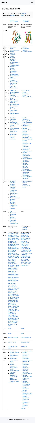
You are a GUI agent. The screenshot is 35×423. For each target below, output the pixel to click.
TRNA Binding (13, 90)
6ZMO (12, 346)
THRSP (23, 265)
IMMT (13, 262)
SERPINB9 (11, 300)
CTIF (13, 249)
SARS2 (17, 297)
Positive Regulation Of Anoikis (27, 177)
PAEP (14, 279)
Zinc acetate (13, 219)
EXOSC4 (14, 256)
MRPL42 (10, 274)
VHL (18, 318)
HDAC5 (26, 247)
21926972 (25, 228)
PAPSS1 (16, 280)
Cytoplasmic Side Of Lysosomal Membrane (14, 83)
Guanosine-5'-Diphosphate (13, 213)
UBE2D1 (27, 265)
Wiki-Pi (4, 2)
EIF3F (17, 255)
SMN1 (14, 303)
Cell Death (12, 354)
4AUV (25, 346)
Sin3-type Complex (27, 51)
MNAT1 (10, 273)
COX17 (10, 246)
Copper (11, 216)
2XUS (22, 346)
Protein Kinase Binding (13, 111)
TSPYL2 (14, 315)
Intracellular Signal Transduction (14, 371)
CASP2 (10, 241)
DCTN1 (10, 250)
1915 (9, 328)
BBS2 (16, 238)
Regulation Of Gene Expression (27, 126)
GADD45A (10, 258)
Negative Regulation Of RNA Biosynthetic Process (27, 377)
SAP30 (22, 259)
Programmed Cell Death (14, 356)
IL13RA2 (27, 250)
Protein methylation (14, 198)
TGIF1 (12, 309)
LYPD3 (22, 253)
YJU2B (16, 321)
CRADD (14, 246)
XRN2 (13, 321)
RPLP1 (17, 295)
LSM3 (9, 268)
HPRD (22, 15)
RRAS (9, 297)
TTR (13, 317)
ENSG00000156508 (13, 337)
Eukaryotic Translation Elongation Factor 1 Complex (14, 61)
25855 (22, 328)
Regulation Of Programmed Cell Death (14, 360)
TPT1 (14, 312)
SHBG (12, 301)
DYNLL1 (10, 255)
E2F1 (27, 241)
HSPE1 (10, 261)
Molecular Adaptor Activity (14, 114)
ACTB (13, 233)
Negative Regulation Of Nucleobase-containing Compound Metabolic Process (27, 369)
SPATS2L (10, 304)
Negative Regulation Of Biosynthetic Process (26, 398)
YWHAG (10, 323)
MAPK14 (10, 271)
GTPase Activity (14, 100)
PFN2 (14, 282)
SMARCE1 (23, 261)
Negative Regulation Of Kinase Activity (13, 375)
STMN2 (17, 306)
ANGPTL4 (23, 233)
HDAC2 (23, 246)
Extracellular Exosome (13, 79)
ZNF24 (15, 324)
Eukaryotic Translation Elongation (12, 182)
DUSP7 (15, 253)
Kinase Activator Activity (14, 106)
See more (11, 382)
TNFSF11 (16, 310)
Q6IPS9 (14, 342)
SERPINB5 (16, 298)
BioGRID (12, 15)
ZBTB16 (15, 323)
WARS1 (10, 320)
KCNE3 (10, 265)
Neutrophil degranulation (13, 195)
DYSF (14, 255)
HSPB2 (14, 259)
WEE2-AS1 (15, 320)
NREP (9, 277)
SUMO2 (15, 307)
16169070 (23, 13)
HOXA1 (10, 259)
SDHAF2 (10, 298)
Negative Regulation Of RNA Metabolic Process (27, 393)
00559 (9, 333)
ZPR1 (9, 326)
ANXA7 (15, 235)
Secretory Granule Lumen (14, 76)
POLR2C (14, 286)
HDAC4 (23, 247)
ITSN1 (15, 264)
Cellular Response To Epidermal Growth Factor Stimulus (14, 131)
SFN (9, 301)
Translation (12, 118)
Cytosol (12, 56)
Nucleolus (12, 53)
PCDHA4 (10, 282)
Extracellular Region (13, 47)
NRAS (16, 276)
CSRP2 (10, 249)
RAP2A (15, 292)
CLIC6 (17, 244)
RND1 (16, 294)
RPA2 (13, 295)
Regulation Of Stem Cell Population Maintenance (26, 404)
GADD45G (16, 258)
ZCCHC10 (10, 324)
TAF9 (9, 309)
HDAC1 (27, 244)
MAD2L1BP (14, 268)
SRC (22, 264)
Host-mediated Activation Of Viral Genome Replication (14, 125)
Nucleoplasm (26, 48)
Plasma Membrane (14, 65)
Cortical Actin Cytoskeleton (13, 71)
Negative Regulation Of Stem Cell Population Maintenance (26, 166)
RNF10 (10, 295)
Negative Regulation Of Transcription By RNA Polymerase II (27, 120)
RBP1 (26, 258)
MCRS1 (26, 253)
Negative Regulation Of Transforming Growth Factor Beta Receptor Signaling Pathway (27, 136)
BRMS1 (26, 21)
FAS (18, 256)
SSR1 (9, 306)
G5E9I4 (23, 342)
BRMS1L (23, 236)
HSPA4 (23, 250)
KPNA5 (26, 252)
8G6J (9, 348)
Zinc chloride (13, 220)
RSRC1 (13, 297)
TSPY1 (10, 315)
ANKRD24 (10, 235)
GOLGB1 (23, 244)
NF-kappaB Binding (27, 97)
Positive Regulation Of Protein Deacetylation (27, 160)
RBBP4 (28, 256)
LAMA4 (17, 265)
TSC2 (14, 313)
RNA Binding (13, 94)
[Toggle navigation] (31, 2)
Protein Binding (13, 101)
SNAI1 (22, 262)
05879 (22, 333)
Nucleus (12, 51)
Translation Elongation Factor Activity (14, 96)
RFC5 (9, 294)
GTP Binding (13, 103)
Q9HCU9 (27, 342)
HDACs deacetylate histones (27, 181)
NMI (22, 255)
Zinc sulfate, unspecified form (14, 222)
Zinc (11, 211)
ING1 (30, 250)
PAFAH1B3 (11, 280)
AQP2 (13, 236)
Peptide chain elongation (13, 190)
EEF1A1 (14, 21)
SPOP (29, 262)
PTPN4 (15, 289)
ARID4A (23, 235)
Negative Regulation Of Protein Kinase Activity (13, 367)
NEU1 (13, 276)
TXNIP (16, 317)
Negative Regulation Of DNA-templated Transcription (26, 155)
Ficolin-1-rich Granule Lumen (13, 87)
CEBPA (10, 244)
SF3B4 (16, 300)
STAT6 (13, 306)
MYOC (10, 276)
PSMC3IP (23, 256)
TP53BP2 (10, 312)
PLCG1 (14, 285)
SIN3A (26, 259)
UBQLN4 (10, 318)
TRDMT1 (10, 313)
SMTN (28, 261)
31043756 (25, 229)
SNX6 (26, 262)
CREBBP (14, 247)
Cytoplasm (12, 54)
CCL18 (14, 241)
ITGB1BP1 (11, 264)
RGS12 (13, 294)
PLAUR (10, 285)
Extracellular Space (14, 50)
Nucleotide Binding (14, 92)
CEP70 (27, 236)
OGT (13, 277)
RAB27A (10, 292)
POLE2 (10, 286)
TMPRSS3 (11, 310)
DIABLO (14, 250)
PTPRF (16, 291)
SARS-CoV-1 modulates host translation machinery (13, 206)
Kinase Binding (13, 109)
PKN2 (14, 283)
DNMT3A (10, 253)
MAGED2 (10, 270)
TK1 (16, 309)
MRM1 (14, 273)
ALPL (17, 233)
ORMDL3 (16, 277)
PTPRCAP (11, 291)
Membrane (12, 66)
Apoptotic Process (27, 124)
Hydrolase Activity (14, 104)
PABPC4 (10, 279)
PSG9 (17, 288)
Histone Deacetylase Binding (26, 93)
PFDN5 (25, 255)
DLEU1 (10, 252)
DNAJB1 (27, 240)
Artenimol (12, 217)
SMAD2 (16, 301)
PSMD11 (10, 289)
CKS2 (13, 244)
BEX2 (26, 235)
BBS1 (13, 238)
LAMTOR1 (10, 267)
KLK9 (22, 252)
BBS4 (9, 240)
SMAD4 (10, 303)
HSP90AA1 (27, 249)
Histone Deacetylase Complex (26, 388)
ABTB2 (10, 233)
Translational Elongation (13, 120)
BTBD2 (17, 240)
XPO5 (9, 321)
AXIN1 (10, 238)
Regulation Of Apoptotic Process (27, 150)
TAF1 (29, 264)
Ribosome (12, 57)
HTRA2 (14, 261)
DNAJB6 (23, 241)
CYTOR (28, 238)
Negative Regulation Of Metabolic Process (14, 379)
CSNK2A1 (23, 238)
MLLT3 (14, 271)
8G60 (16, 346)
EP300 (10, 256)
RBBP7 (23, 258)
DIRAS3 (23, 240)
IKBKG (10, 262)
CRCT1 (10, 247)
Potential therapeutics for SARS (26, 185)
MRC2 (30, 253)
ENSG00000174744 (26, 337)
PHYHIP (10, 283)
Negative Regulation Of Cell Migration (27, 130)
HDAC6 (23, 249)
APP (27, 233)
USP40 (14, 318)
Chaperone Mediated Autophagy (12, 200)
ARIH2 (17, 236)
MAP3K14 (15, 270)
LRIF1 (29, 252)
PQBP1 (10, 288)
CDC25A (10, 243)
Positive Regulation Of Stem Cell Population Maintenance (27, 173)
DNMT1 (14, 252)
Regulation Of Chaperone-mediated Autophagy (13, 137)
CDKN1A (15, 243)
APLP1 (10, 236)
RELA (29, 258)
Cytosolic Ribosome (12, 68)
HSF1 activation (14, 193)
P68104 (10, 342)
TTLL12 (10, 317)
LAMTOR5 (16, 267)
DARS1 (17, 249)
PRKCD (14, 288)
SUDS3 (25, 264)
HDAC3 (26, 246)
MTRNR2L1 (16, 274)
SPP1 (14, 304)
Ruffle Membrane (14, 74)
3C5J (9, 346)
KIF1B (13, 265)
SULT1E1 (10, 307)
